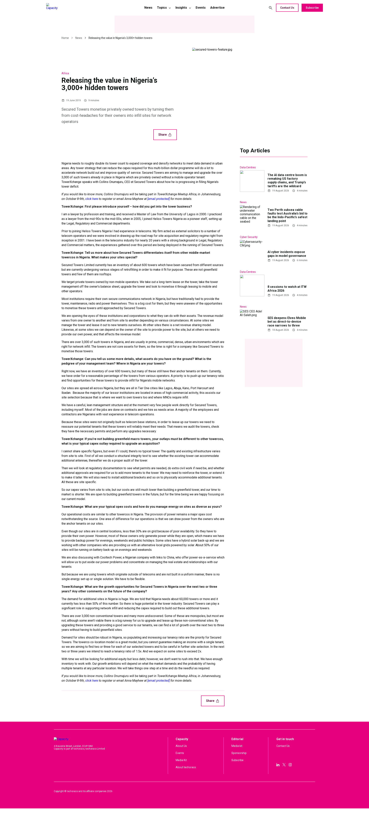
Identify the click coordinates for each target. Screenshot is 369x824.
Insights (181, 7)
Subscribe (312, 7)
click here (91, 199)
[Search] (270, 7)
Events (201, 7)
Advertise (217, 7)
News (148, 7)
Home (65, 37)
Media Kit (181, 760)
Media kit (236, 745)
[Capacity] (73, 7)
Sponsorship (239, 753)
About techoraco (186, 767)
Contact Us (287, 7)
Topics (162, 7)
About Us (181, 745)
